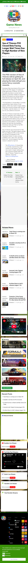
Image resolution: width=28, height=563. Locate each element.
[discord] (7, 6)
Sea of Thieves (7, 167)
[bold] (17, 6)
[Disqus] (14, 205)
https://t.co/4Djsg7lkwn (11, 156)
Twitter (11, 529)
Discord (11, 538)
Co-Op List (11, 1)
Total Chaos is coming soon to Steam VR (13, 396)
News (4, 39)
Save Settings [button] (14, 559)
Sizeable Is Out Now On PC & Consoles (12, 399)
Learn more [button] (5, 551)
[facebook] (5, 6)
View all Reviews (7, 388)
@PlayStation (11, 145)
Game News (14, 24)
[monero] (23, 6)
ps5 (16, 164)
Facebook (11, 524)
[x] (9, 6)
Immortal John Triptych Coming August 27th (13, 407)
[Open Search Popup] (23, 35)
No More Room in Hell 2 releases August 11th (14, 410)
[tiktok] (11, 6)
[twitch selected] (15, 6)
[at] (19, 6)
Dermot (12, 236)
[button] (3, 553)
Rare (20, 164)
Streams (18, 1)
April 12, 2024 (19, 161)
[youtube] (13, 6)
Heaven (5, 56)
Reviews (24, 1)
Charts (5, 1)
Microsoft (10, 164)
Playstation (9, 39)
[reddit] (21, 6)
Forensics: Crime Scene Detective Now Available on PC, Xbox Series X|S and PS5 (17, 298)
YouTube (11, 534)
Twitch (11, 543)
